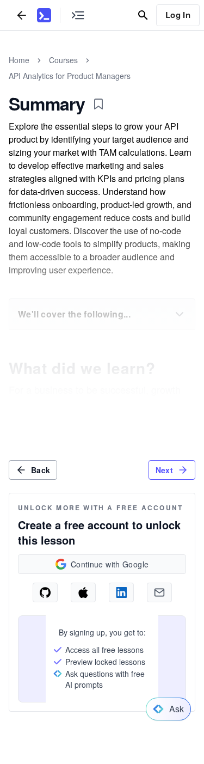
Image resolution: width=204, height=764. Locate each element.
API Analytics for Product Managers (70, 75)
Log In (177, 15)
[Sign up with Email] (159, 592)
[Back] (22, 15)
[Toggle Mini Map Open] (78, 15)
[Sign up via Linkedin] (121, 592)
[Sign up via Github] (45, 592)
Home (19, 59)
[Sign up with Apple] (83, 592)
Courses (63, 59)
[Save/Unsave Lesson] (98, 104)
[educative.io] (44, 15)
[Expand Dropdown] (179, 314)
